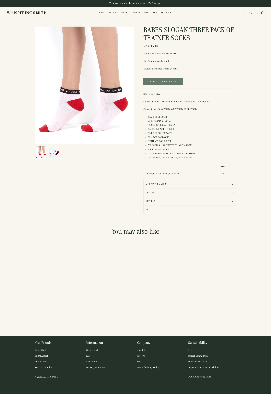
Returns (150, 201)
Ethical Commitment (198, 356)
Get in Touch (92, 350)
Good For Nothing (43, 367)
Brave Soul (40, 350)
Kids (155, 13)
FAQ (88, 356)
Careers (141, 356)
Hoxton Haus (41, 362)
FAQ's (148, 209)
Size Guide (91, 362)
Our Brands (166, 13)
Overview (192, 350)
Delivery (151, 193)
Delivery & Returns (95, 367)
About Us (141, 350)
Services (113, 13)
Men (146, 13)
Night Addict (41, 356)
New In (124, 13)
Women (136, 13)
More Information (156, 184)
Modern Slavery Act (197, 362)
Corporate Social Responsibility (203, 367)
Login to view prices (163, 81)
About (101, 13)
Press (139, 362)
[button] (256, 13)
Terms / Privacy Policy (148, 367)
